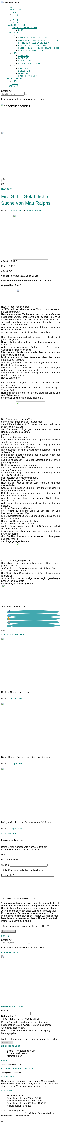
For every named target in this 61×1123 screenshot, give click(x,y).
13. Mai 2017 (15, 210)
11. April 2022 (16, 763)
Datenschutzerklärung (20, 921)
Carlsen (23, 55)
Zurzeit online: (14, 1095)
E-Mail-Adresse (9, 859)
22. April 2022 (16, 699)
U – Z (15, 22)
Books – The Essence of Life (21, 1051)
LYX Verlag (25, 61)
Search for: (6, 91)
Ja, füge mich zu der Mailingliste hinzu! (23, 870)
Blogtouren (15, 78)
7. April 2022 (15, 829)
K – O (15, 17)
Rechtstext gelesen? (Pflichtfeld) (21, 1019)
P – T (15, 20)
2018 (21, 30)
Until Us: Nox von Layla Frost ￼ (16, 691)
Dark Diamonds (27, 76)
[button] (9, 612)
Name (5, 854)
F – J (15, 15)
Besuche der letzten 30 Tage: (22, 1101)
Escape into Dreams (17, 1053)
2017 (15, 66)
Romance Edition (29, 63)
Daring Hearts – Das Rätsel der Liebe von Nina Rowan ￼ (28, 757)
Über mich (13, 86)
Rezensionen (15, 10)
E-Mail (5, 1010)
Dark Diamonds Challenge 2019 (38, 40)
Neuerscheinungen (24, 27)
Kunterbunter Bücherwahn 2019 (39, 48)
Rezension (6, 189)
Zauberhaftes (16, 25)
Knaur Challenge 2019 (32, 45)
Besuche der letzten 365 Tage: (22, 1103)
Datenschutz (8, 1016)
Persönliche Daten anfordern (39, 1113)
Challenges (14, 33)
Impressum (6, 1116)
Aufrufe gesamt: (15, 1106)
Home (10, 7)
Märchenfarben (14, 1056)
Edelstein (24, 71)
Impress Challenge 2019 (33, 43)
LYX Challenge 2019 (30, 50)
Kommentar (7, 875)
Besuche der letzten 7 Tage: (21, 1098)
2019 (15, 35)
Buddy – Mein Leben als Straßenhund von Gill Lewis (26, 822)
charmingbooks (33, 210)
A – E (15, 12)
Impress (23, 58)
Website (5, 865)
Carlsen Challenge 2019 (33, 38)
